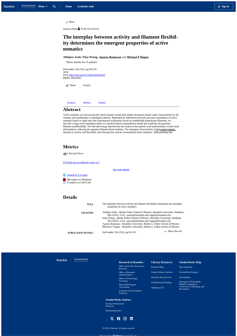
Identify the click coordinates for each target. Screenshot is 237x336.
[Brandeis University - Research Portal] (20, 6)
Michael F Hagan (137, 57)
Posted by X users (77, 175)
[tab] (71, 103)
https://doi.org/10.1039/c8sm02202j (87, 75)
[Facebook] (118, 318)
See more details (121, 169)
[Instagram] (125, 318)
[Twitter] (112, 318)
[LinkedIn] (131, 318)
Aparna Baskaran (110, 57)
